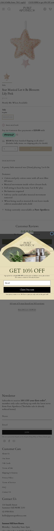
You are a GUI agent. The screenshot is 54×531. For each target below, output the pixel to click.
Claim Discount (27, 289)
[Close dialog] (51, 233)
